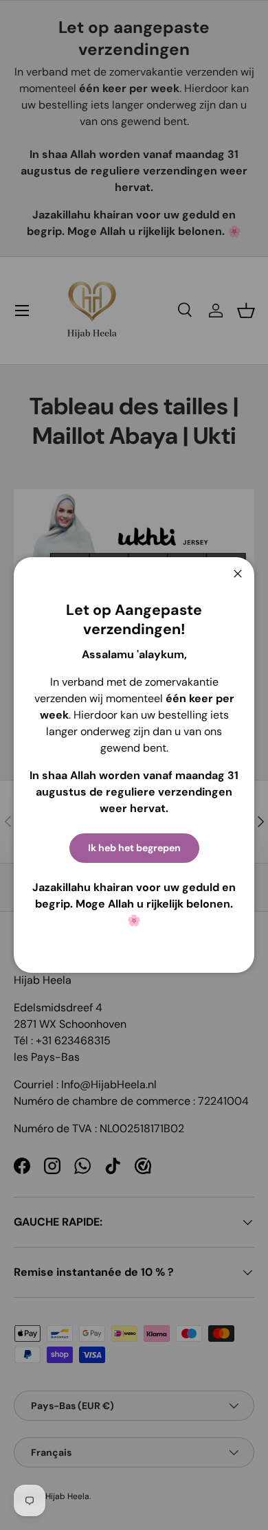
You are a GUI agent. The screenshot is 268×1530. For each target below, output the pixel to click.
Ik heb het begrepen (134, 848)
